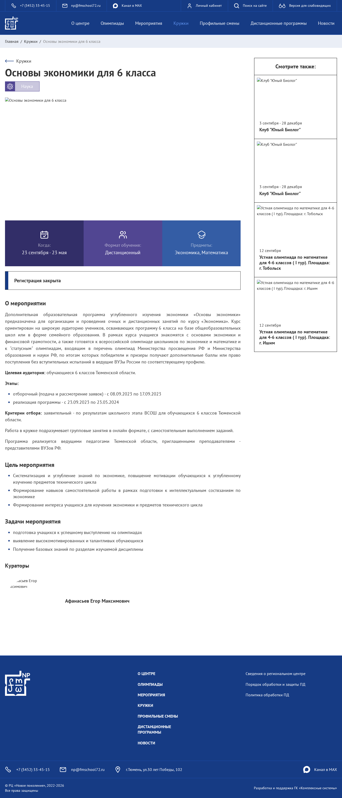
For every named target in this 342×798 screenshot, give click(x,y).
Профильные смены (219, 23)
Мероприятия (148, 23)
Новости (326, 23)
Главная (12, 41)
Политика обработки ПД (267, 694)
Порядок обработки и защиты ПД (275, 684)
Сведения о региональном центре (275, 673)
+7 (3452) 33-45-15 (33, 769)
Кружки (181, 23)
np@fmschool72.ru (88, 769)
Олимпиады (112, 23)
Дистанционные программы (279, 23)
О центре (80, 23)
